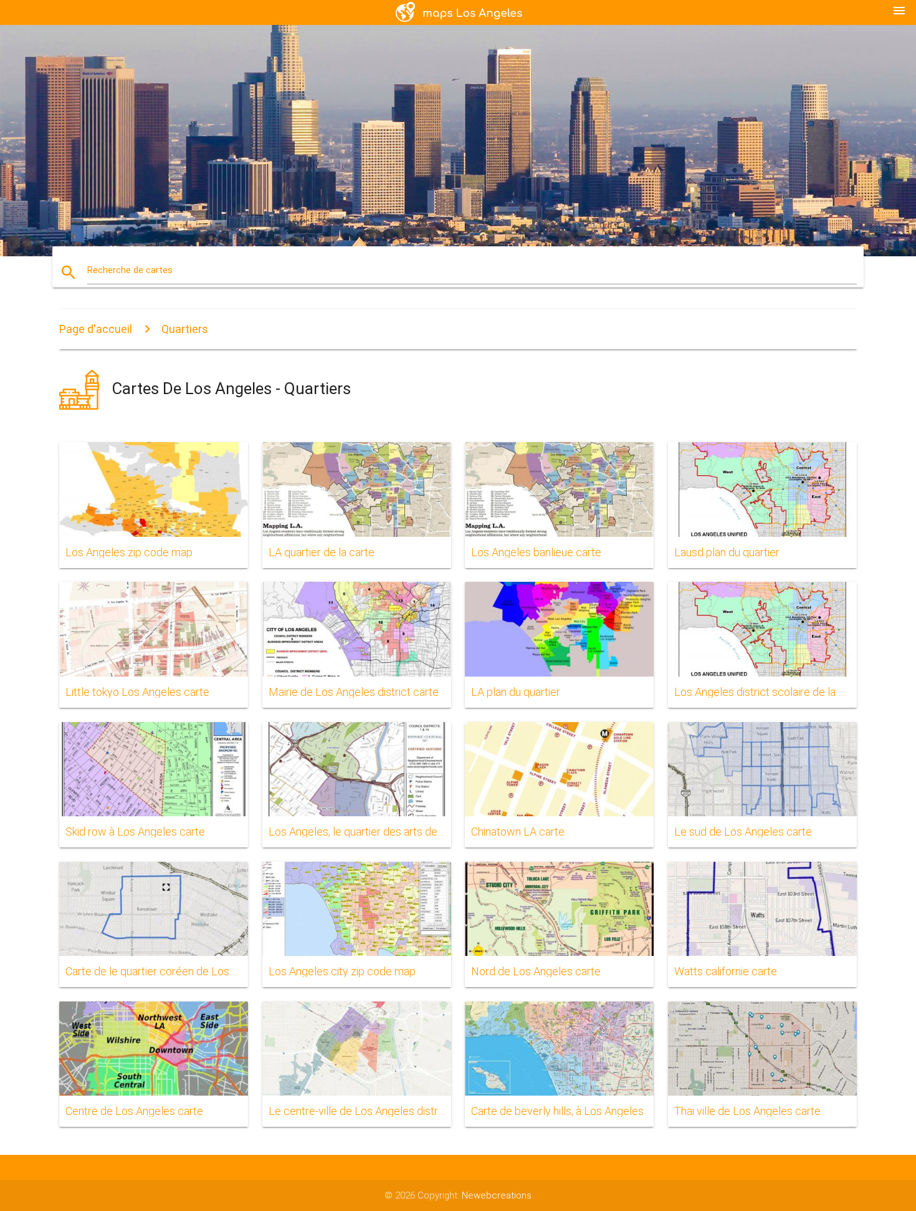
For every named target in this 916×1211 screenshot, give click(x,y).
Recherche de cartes (130, 270)
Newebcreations (497, 1195)
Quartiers (184, 328)
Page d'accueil (95, 328)
